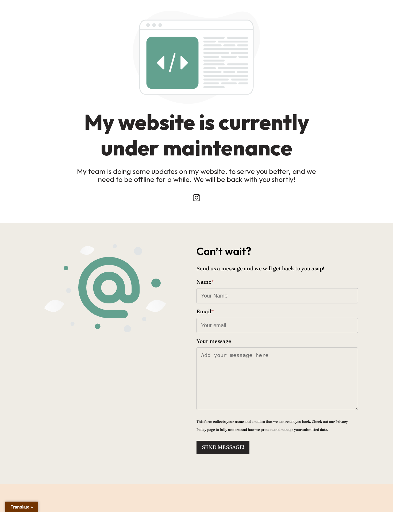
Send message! (223, 447)
